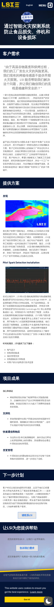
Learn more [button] (36, 592)
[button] (48, 601)
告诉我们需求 (27, 548)
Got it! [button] (27, 599)
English (29, 5)
